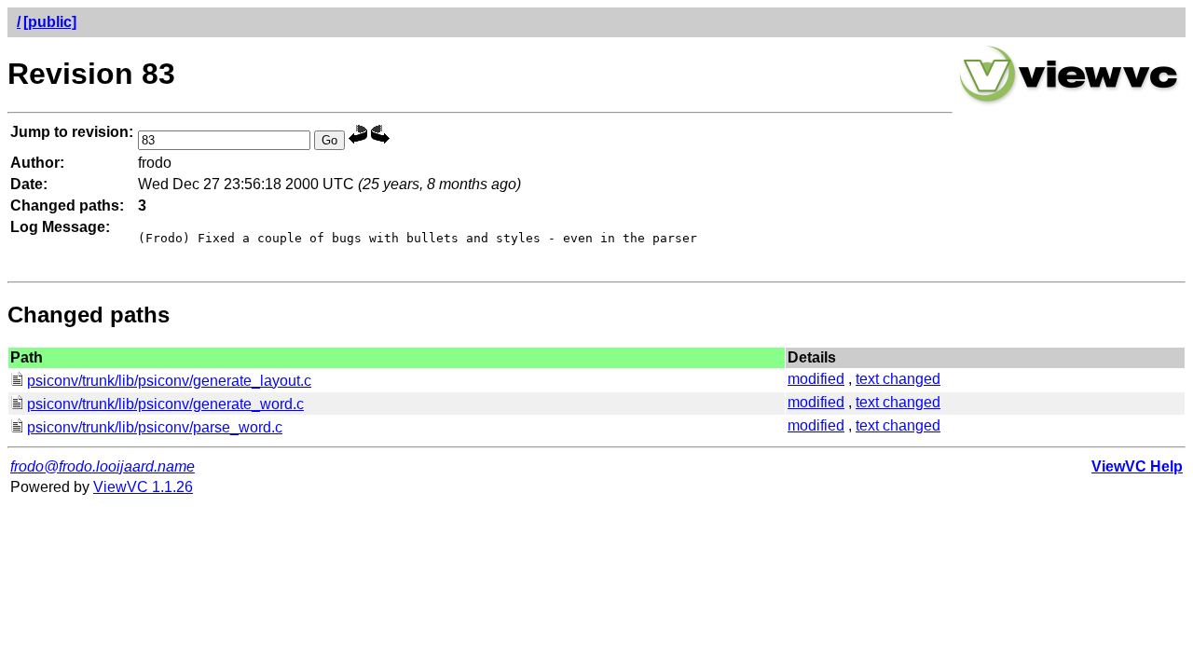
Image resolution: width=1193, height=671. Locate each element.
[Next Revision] (380, 139)
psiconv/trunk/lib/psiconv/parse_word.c (154, 427)
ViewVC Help (1137, 466)
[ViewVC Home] (1069, 102)
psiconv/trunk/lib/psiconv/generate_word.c (165, 404)
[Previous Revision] (358, 139)
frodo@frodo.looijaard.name (102, 466)
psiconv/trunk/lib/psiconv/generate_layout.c (169, 381)
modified (816, 379)
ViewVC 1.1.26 (143, 487)
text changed (898, 379)
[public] (49, 22)
